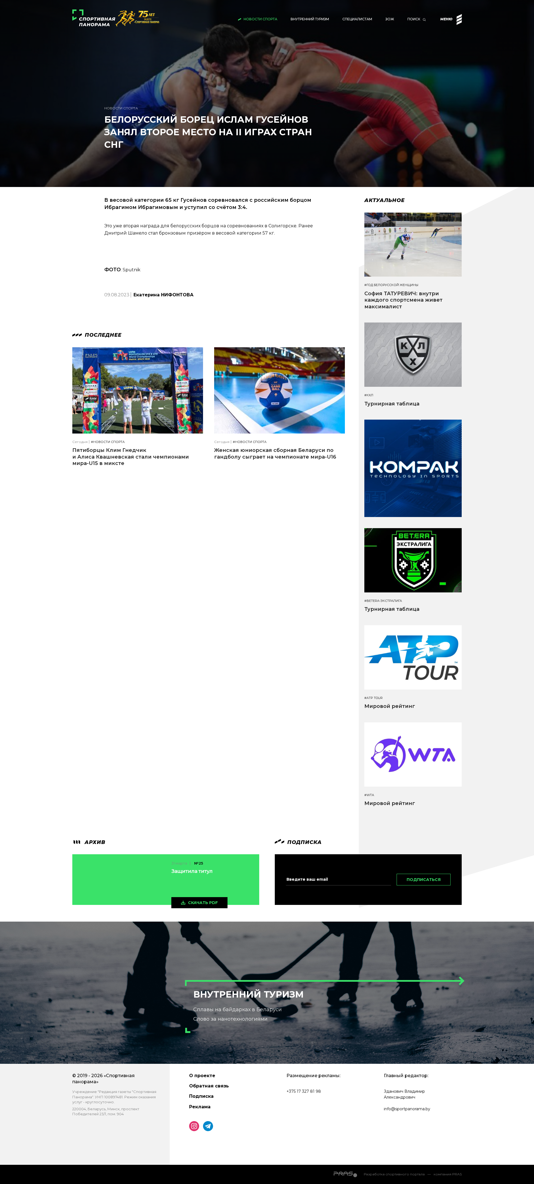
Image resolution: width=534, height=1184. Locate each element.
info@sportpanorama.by (407, 1108)
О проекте (202, 1075)
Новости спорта (260, 19)
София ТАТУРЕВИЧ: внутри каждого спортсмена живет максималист (403, 300)
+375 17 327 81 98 (303, 1091)
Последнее (102, 335)
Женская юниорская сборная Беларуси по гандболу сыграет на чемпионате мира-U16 (275, 453)
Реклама (200, 1106)
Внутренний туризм (310, 19)
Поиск (413, 19)
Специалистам (357, 19)
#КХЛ (368, 395)
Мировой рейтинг (389, 706)
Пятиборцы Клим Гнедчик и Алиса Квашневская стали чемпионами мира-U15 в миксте (130, 456)
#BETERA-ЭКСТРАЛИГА (383, 600)
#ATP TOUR (373, 698)
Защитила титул (191, 871)
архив (94, 842)
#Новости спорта (108, 442)
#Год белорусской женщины (391, 285)
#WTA (369, 795)
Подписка (201, 1096)
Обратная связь (209, 1086)
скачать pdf (203, 902)
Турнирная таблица (391, 404)
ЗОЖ (389, 19)
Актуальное (384, 200)
